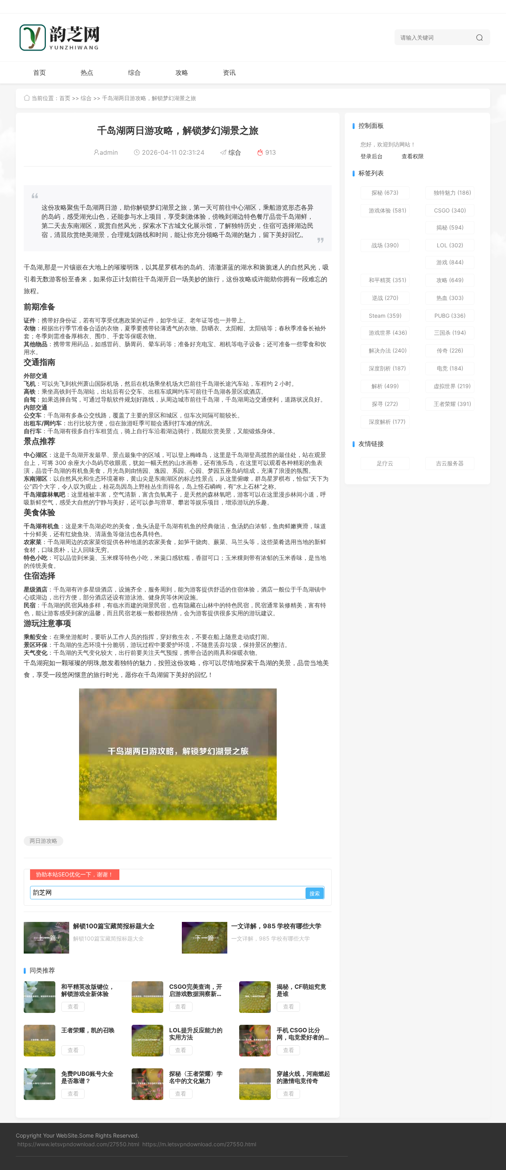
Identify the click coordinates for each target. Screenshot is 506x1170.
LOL (450, 245)
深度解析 (387, 421)
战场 (385, 245)
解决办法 (388, 350)
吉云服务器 (450, 463)
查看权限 (413, 156)
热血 (450, 297)
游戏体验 (387, 210)
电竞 (450, 368)
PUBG (450, 315)
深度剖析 (387, 368)
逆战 (385, 297)
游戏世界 (388, 332)
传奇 (450, 350)
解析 (385, 386)
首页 (39, 72)
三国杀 (450, 332)
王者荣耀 (452, 403)
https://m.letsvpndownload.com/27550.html (199, 1144)
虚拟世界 (452, 386)
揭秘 (450, 227)
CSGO (450, 210)
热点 (87, 72)
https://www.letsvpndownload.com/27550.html (78, 1144)
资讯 (229, 72)
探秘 (385, 192)
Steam (385, 315)
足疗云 (385, 463)
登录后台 (372, 156)
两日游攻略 (43, 840)
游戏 (450, 262)
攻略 (182, 72)
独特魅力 (452, 192)
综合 (134, 72)
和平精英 (387, 280)
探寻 (385, 403)
